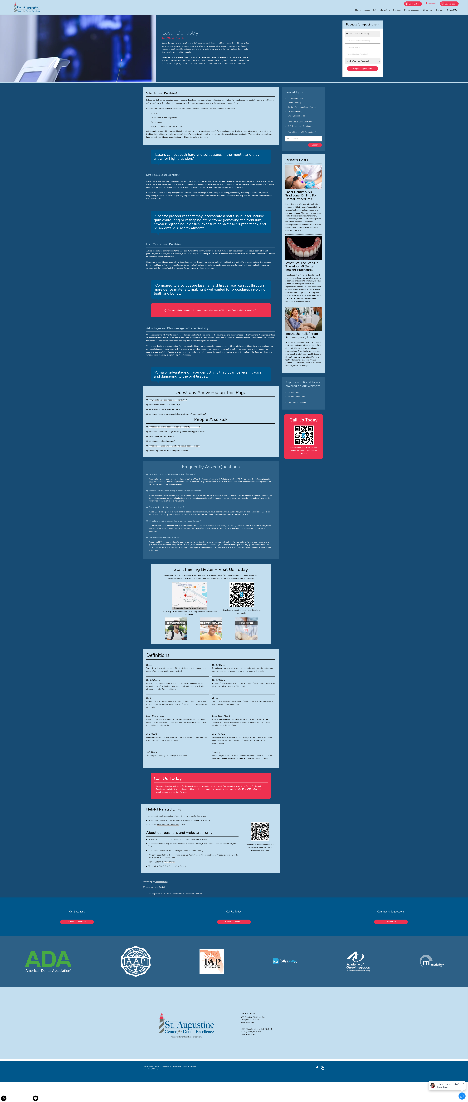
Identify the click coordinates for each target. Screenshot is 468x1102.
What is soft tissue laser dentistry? (164, 404)
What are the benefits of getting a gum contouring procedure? (177, 431)
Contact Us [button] (452, 10)
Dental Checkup (294, 102)
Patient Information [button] (381, 10)
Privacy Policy (147, 1069)
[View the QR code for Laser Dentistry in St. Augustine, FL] (241, 606)
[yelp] (322, 1068)
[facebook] (317, 1068)
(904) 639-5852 (248, 1022)
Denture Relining (295, 111)
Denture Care (293, 392)
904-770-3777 (244, 789)
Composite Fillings (296, 98)
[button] (3, 1098)
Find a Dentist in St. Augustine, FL (302, 132)
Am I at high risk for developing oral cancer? (168, 450)
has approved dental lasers (173, 542)
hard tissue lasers (207, 265)
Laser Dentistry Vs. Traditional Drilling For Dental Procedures (301, 195)
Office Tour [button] (428, 10)
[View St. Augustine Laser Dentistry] (78, 81)
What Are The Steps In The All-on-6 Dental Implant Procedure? (301, 266)
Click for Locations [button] (77, 922)
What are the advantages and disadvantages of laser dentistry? (177, 414)
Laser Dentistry (161, 881)
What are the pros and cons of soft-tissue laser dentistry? (174, 445)
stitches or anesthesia (191, 514)
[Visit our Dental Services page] (246, 639)
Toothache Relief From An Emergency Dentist (301, 335)
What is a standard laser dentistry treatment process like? (175, 426)
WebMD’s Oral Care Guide (168, 824)
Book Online (414, 4)
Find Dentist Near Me (297, 402)
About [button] (367, 10)
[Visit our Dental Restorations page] (176, 639)
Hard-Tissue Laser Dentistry (300, 121)
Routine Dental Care (296, 396)
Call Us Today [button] (450, 4)
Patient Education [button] (411, 10)
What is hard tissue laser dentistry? (164, 409)
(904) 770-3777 (183, 63)
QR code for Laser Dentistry (155, 887)
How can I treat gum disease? (162, 436)
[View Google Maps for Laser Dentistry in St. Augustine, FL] (189, 609)
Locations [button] (432, 4)
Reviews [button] (440, 10)
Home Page (199, 820)
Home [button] (358, 10)
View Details (169, 862)
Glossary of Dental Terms (191, 816)
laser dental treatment (190, 108)
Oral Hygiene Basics (296, 116)
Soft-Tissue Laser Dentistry (299, 126)
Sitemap (155, 1069)
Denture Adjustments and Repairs (302, 107)
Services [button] (397, 10)
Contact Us (391, 922)
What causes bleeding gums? (162, 441)
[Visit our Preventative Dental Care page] (211, 639)
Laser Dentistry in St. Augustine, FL (242, 310)
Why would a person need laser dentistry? (168, 399)
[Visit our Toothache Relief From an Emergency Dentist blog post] (303, 330)
